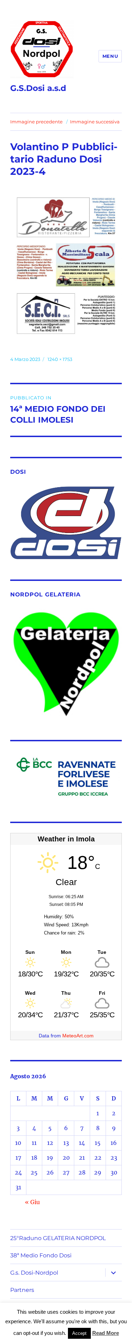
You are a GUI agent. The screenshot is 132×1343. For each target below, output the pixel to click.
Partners (22, 1290)
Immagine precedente (36, 121)
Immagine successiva (95, 121)
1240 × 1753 (60, 359)
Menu (110, 56)
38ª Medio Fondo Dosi (40, 1255)
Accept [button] (79, 1333)
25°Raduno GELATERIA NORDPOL (58, 1238)
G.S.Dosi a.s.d (38, 88)
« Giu (32, 1202)
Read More (105, 1333)
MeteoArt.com (78, 1035)
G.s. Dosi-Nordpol (34, 1272)
